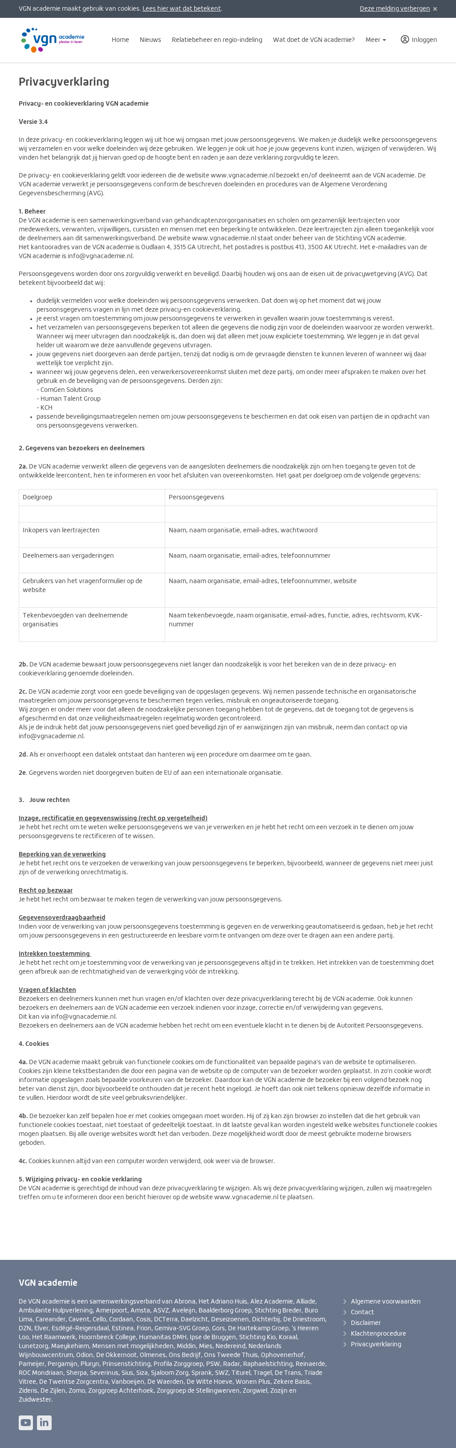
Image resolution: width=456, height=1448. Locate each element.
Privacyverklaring (376, 1344)
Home (120, 40)
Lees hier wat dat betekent (181, 9)
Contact (362, 1312)
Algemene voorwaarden (386, 1302)
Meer (374, 40)
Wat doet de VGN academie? (314, 40)
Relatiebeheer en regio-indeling (217, 40)
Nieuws (150, 40)
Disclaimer (366, 1323)
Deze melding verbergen (395, 9)
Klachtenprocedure (378, 1334)
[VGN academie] (58, 40)
